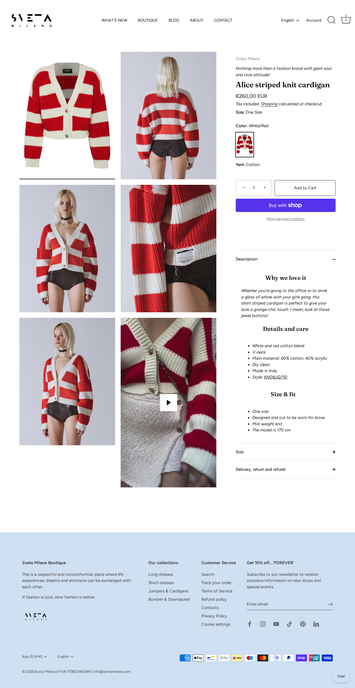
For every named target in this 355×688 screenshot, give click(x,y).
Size (240, 451)
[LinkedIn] (316, 623)
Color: (252, 125)
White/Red (244, 144)
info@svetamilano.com (112, 671)
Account (313, 20)
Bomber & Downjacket (169, 599)
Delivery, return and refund (260, 469)
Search (207, 574)
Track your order (216, 582)
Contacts (210, 607)
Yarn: (240, 164)
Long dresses (160, 574)
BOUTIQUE (148, 20)
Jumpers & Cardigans (168, 591)
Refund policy (214, 599)
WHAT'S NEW (114, 20)
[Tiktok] (289, 623)
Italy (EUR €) (32, 656)
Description (246, 259)
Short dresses (161, 582)
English (287, 20)
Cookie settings (215, 624)
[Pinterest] (303, 623)
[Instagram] (263, 623)
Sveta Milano (45, 671)
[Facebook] (249, 623)
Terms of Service (216, 591)
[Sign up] (330, 604)
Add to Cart (305, 187)
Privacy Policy (214, 615)
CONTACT (223, 20)
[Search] (331, 20)
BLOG (174, 20)
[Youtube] (276, 623)
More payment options (286, 218)
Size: (240, 112)
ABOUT (196, 20)
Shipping (269, 103)
